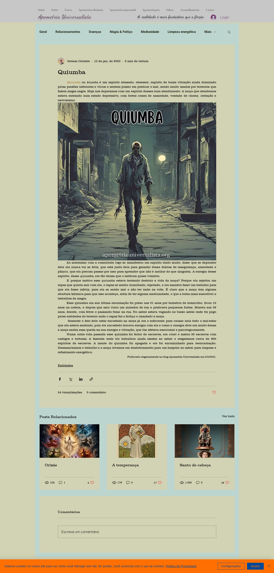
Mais (207, 32)
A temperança (125, 465)
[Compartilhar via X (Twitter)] (70, 379)
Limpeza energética (182, 32)
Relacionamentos (67, 32)
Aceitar (255, 566)
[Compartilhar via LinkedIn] (81, 379)
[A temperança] (137, 441)
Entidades (65, 365)
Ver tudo (228, 416)
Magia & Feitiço (121, 32)
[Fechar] (268, 566)
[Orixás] (69, 441)
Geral (43, 32)
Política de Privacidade (181, 566)
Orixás (51, 465)
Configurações (231, 566)
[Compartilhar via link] (91, 379)
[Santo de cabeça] (204, 441)
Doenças (95, 32)
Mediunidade (150, 32)
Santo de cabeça (195, 465)
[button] (229, 32)
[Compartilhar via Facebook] (60, 379)
